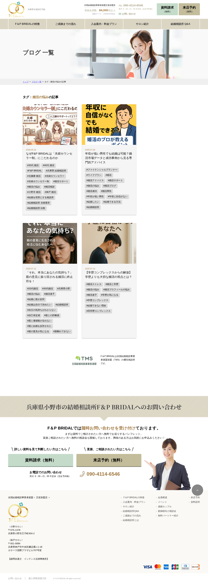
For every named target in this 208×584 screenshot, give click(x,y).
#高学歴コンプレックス (98, 311)
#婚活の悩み (33, 186)
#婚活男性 (106, 191)
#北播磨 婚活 (34, 176)
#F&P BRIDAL (34, 170)
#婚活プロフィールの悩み (116, 289)
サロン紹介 (142, 24)
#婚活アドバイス (95, 180)
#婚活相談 (49, 186)
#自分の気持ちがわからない (41, 310)
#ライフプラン (93, 175)
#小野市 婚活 (34, 192)
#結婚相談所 (92, 207)
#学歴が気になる (109, 295)
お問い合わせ (129, 13)
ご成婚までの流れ (65, 24)
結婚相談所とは (131, 520)
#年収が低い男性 (95, 196)
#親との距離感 (51, 315)
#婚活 (108, 175)
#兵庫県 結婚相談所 (56, 170)
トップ (26, 82)
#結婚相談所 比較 (36, 208)
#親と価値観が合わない (39, 320)
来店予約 (195, 497)
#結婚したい (92, 201)
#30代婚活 (47, 288)
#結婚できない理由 (96, 305)
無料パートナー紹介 (168, 515)
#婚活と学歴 (112, 284)
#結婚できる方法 (112, 201)
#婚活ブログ (109, 185)
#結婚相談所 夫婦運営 (38, 202)
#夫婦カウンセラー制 (38, 181)
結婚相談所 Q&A (180, 24)
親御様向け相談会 (167, 511)
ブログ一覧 (36, 82)
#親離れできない (62, 331)
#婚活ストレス (93, 284)
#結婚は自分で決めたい (39, 304)
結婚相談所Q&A (131, 511)
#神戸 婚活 (50, 192)
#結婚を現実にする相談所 (40, 197)
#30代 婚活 (33, 165)
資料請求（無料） (40, 460)
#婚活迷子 (49, 294)
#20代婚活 (32, 288)
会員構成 (162, 497)
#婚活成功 (91, 191)
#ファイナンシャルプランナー (101, 169)
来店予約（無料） (108, 460)
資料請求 (195, 502)
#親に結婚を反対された (39, 326)
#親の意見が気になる (38, 331)
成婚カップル (165, 506)
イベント (162, 502)
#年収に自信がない (117, 196)
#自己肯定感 (33, 315)
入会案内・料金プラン (104, 24)
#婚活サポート (60, 181)
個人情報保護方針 (37, 578)
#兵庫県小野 (63, 288)
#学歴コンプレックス (97, 300)
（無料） (167, 9)
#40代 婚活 (48, 165)
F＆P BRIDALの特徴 (27, 24)
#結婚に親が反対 (36, 299)
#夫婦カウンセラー (54, 176)
